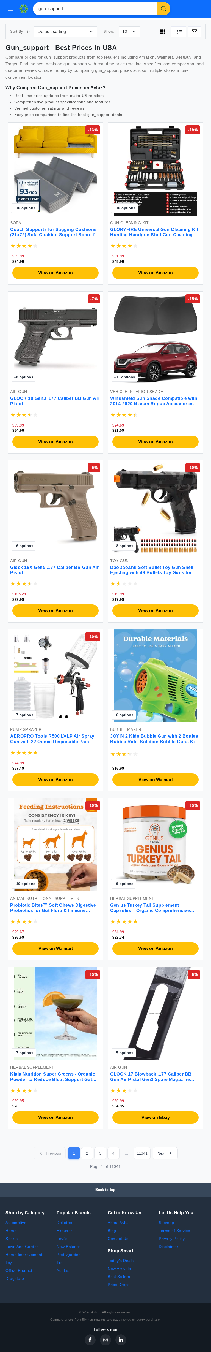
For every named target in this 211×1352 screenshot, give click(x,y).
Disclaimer (168, 1246)
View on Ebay (155, 1117)
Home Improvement (23, 1254)
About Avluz (119, 1222)
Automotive (15, 1222)
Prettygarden (69, 1254)
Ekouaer (64, 1230)
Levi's (62, 1238)
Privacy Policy (172, 1238)
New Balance (69, 1246)
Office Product (18, 1270)
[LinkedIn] (120, 1339)
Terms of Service (174, 1230)
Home (10, 1230)
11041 (142, 1153)
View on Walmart (155, 779)
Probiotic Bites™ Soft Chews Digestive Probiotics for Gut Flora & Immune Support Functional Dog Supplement (53, 910)
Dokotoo (64, 1222)
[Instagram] (105, 1339)
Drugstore (14, 1278)
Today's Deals (121, 1260)
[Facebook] (90, 1339)
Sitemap (166, 1222)
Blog (112, 1230)
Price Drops (119, 1284)
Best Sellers (119, 1276)
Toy (8, 1262)
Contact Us (118, 1238)
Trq (60, 1262)
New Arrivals (119, 1268)
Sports (11, 1238)
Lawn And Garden (22, 1246)
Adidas (63, 1270)
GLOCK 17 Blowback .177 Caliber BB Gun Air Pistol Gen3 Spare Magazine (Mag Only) (151, 1079)
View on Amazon (55, 272)
